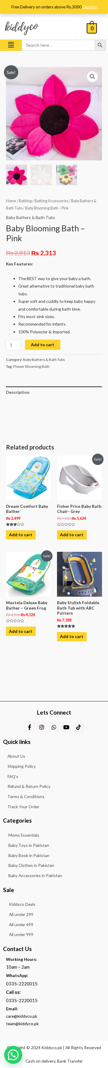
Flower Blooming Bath (31, 366)
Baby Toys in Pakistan (28, 845)
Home (11, 201)
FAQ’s (13, 776)
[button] (11, 45)
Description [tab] (17, 392)
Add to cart (42, 344)
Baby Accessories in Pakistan (35, 875)
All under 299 (21, 914)
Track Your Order (23, 806)
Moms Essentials (23, 835)
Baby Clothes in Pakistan (31, 865)
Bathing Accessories (51, 201)
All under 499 (21, 924)
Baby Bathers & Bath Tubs (30, 217)
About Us (16, 756)
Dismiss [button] (89, 6)
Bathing (25, 201)
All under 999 (21, 934)
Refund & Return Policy (29, 786)
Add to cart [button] (20, 534)
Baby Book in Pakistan (29, 855)
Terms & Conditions (26, 796)
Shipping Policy (22, 766)
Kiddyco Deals (22, 904)
